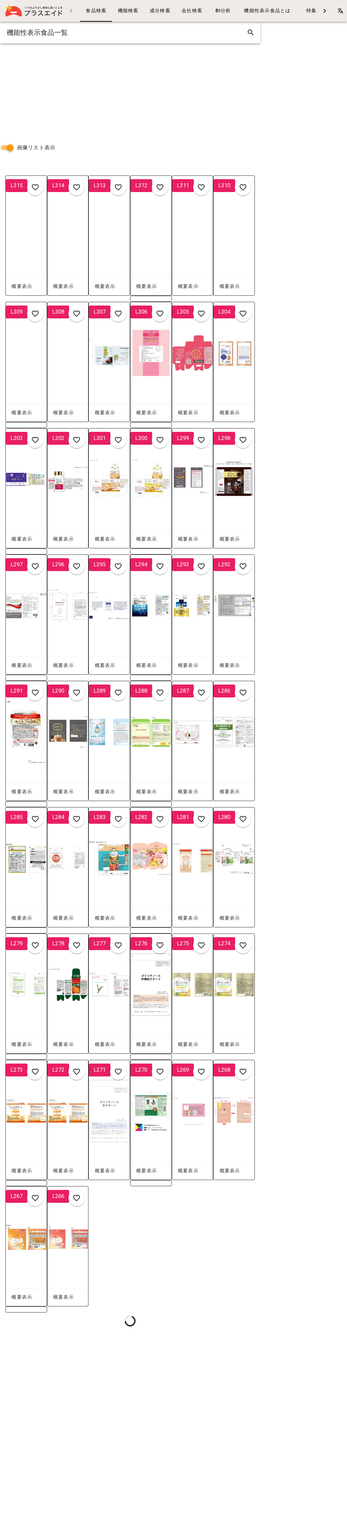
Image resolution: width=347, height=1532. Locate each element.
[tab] (96, 11)
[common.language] (340, 11)
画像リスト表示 (36, 147)
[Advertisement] (130, 90)
